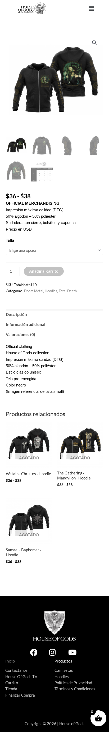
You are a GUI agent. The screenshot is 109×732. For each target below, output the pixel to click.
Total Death (68, 291)
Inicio (10, 661)
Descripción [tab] (16, 314)
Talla (10, 240)
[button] (91, 8)
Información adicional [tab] (25, 324)
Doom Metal (33, 291)
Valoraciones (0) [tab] (20, 334)
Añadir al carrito (43, 271)
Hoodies (51, 291)
